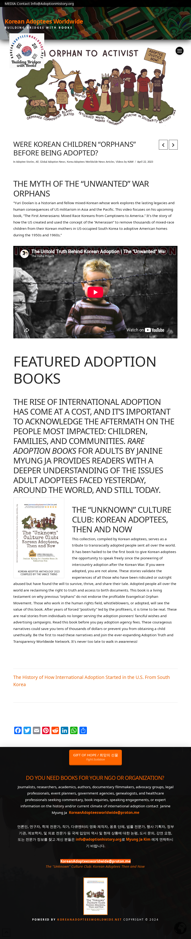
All (37, 162)
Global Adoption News (52, 162)
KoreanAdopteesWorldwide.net (90, 919)
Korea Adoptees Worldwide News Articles (90, 162)
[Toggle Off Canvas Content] (180, 51)
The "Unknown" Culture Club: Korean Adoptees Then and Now (95, 866)
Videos (119, 162)
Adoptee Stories (25, 162)
